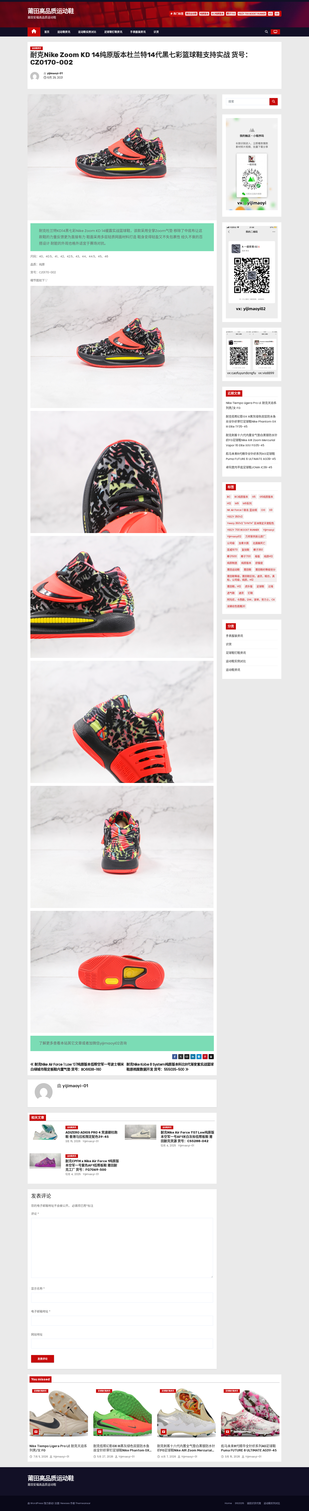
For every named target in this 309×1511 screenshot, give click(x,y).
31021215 (239, 1503)
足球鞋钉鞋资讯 (113, 32)
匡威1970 (232, 549)
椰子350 (258, 549)
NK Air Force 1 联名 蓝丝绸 (242, 510)
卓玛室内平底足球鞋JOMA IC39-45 (249, 467)
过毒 (270, 586)
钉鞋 (250, 593)
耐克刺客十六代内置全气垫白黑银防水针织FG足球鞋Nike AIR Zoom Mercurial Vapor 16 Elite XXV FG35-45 (251, 440)
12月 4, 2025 (168, 1145)
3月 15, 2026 (73, 1141)
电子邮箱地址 (40, 1311)
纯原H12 (268, 556)
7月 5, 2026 (41, 1456)
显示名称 (38, 1289)
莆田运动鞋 (191, 13)
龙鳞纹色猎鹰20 (236, 606)
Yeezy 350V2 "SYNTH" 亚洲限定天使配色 (250, 523)
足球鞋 (260, 586)
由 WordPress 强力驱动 (41, 1503)
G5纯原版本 (266, 497)
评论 (35, 1214)
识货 (156, 32)
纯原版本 (204, 13)
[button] (266, 32)
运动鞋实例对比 (87, 32)
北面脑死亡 (259, 543)
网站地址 (37, 1334)
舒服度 (259, 563)
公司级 (231, 543)
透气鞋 (231, 593)
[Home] (34, 31)
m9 (237, 503)
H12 (270, 13)
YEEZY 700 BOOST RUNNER (252, 13)
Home (228, 1503)
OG (263, 510)
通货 (241, 593)
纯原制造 (232, 563)
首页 (47, 32)
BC (228, 497)
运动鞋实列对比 (272, 1503)
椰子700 (231, 13)
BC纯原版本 (218, 13)
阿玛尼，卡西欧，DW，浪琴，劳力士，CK (251, 599)
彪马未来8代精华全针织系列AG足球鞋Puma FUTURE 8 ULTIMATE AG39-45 (249, 1448)
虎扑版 (248, 586)
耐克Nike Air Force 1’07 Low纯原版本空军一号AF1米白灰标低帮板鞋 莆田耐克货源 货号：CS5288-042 (187, 1137)
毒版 (257, 556)
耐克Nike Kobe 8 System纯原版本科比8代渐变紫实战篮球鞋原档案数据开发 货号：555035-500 (170, 1067)
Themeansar (82, 1503)
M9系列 (247, 503)
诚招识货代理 (254, 1503)
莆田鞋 (247, 569)
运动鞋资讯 (63, 32)
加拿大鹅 (244, 543)
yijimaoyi (268, 530)
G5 (277, 13)
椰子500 (232, 556)
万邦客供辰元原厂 (255, 536)
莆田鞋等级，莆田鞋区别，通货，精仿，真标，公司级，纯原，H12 (251, 578)
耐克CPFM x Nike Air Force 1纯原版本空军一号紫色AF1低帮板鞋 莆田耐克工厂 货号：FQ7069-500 (92, 1165)
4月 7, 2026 (169, 1456)
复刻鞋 (245, 549)
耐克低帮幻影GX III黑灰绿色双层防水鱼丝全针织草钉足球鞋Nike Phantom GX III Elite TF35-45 (251, 421)
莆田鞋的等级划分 (265, 569)
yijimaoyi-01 (55, 73)
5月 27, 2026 (105, 1456)
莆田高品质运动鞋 (51, 11)
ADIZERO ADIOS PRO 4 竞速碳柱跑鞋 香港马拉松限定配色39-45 (91, 1135)
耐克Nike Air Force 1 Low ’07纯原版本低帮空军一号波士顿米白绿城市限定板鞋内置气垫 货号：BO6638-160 (77, 1067)
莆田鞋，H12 (234, 586)
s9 (270, 510)
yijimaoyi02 (234, 536)
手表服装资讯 (138, 32)
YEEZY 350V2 (234, 516)
